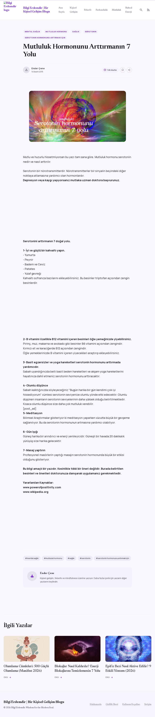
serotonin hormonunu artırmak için (45, 37)
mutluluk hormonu (56, 31)
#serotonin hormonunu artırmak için (112, 558)
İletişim (147, 705)
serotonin (91, 31)
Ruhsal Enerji (128, 10)
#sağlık (71, 558)
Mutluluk (116, 10)
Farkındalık (102, 10)
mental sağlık (32, 31)
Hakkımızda (95, 705)
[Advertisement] (77, 213)
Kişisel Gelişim (74, 10)
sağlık (75, 31)
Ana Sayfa (61, 10)
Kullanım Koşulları (131, 705)
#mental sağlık (31, 558)
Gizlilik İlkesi (112, 705)
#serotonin (85, 558)
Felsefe (87, 10)
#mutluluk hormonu (53, 558)
